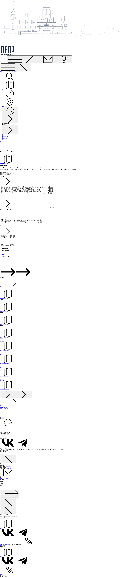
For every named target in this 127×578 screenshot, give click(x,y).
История (5, 407)
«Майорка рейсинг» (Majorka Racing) (6, 302)
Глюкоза (1, 354)
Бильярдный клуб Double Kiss (5, 328)
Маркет (8, 71)
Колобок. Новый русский (4, 367)
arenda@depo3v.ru (9, 466)
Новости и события (13, 71)
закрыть (2, 464)
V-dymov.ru (4, 254)
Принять (2, 454)
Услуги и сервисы (20, 519)
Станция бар (15, 519)
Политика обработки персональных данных (4, 435)
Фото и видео (38, 519)
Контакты (6, 408)
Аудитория (2, 408)
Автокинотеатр (26, 519)
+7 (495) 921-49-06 (3, 544)
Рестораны (5, 71)
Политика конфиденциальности (4, 437)
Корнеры (1, 71)
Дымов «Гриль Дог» (9, 141)
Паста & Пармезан (3, 380)
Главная (1, 141)
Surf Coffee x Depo (3, 289)
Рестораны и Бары (7, 519)
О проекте (2, 407)
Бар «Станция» (3, 315)
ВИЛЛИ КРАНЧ (3, 341)
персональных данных (4, 478)
